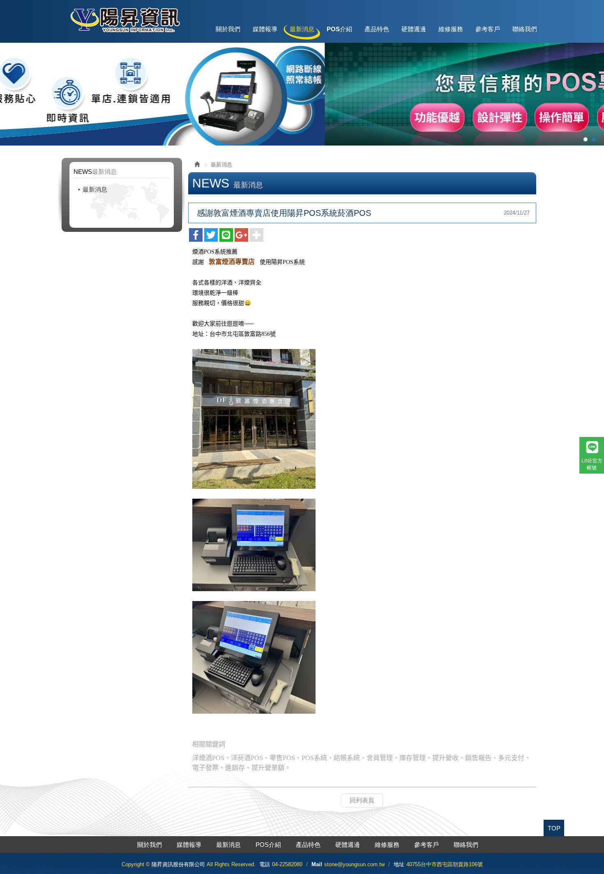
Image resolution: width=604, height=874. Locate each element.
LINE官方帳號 (591, 464)
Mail (316, 864)
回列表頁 (362, 800)
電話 (264, 864)
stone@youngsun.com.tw (354, 864)
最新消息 (95, 189)
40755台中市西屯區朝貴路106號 (444, 864)
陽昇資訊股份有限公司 (124, 19)
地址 (399, 864)
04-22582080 (287, 864)
